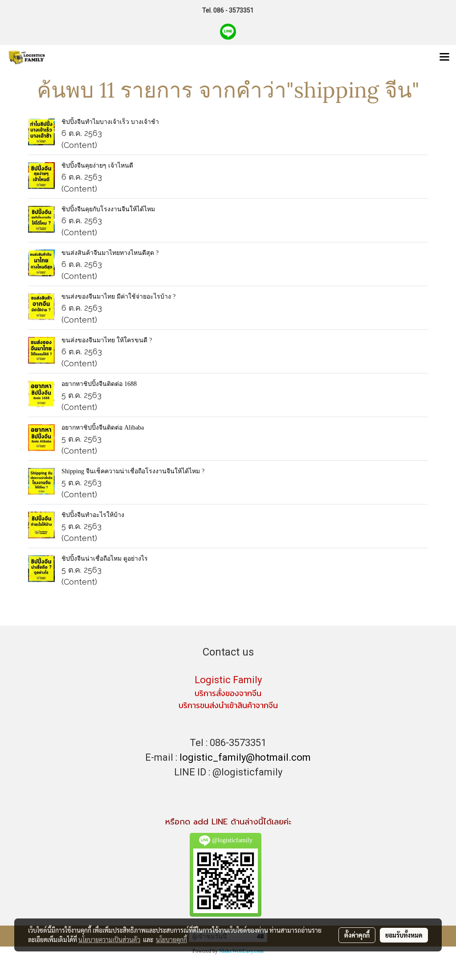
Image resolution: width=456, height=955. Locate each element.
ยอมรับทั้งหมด (404, 935)
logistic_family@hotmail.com (245, 757)
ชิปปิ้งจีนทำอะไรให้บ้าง (92, 515)
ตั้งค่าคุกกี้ (357, 935)
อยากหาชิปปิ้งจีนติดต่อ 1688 (99, 384)
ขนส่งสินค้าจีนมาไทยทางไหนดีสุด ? (110, 253)
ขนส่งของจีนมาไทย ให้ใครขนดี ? (106, 340)
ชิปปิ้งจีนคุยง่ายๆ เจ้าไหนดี (97, 165)
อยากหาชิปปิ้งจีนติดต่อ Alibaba (102, 427)
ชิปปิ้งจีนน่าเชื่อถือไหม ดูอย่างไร (104, 558)
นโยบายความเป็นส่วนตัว (109, 939)
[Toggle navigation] (444, 57)
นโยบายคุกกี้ (171, 939)
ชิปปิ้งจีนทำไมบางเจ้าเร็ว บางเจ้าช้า (110, 122)
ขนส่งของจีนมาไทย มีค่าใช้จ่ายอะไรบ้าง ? (118, 296)
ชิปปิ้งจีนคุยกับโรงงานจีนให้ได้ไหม (108, 209)
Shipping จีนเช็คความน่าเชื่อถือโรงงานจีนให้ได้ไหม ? (132, 471)
